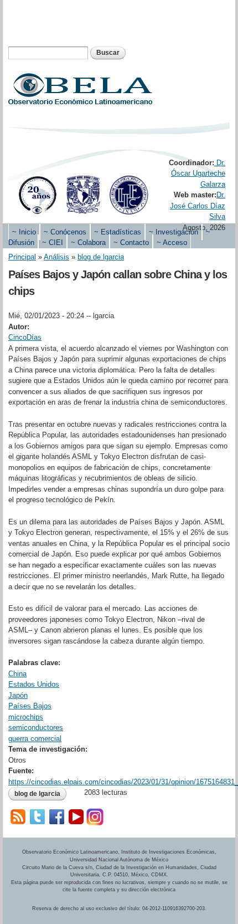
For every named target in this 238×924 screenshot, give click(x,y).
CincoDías (25, 337)
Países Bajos (29, 706)
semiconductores (35, 727)
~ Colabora (88, 242)
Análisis (56, 257)
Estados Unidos (33, 684)
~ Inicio (24, 232)
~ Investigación (173, 232)
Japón (18, 695)
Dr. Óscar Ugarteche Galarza (198, 173)
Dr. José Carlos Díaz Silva (197, 206)
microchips (25, 717)
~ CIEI (52, 242)
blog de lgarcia (100, 257)
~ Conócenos (65, 232)
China (17, 674)
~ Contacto (131, 242)
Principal (22, 257)
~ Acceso (172, 242)
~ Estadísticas (117, 232)
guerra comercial (34, 738)
